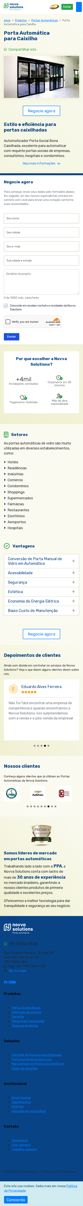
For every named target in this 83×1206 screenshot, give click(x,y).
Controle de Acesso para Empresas (37, 1055)
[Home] (13, 6)
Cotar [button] (67, 6)
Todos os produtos (25, 1025)
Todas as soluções (25, 1068)
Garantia (18, 1016)
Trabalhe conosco (24, 1149)
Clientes (18, 1106)
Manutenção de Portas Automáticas (38, 1064)
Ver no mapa (17, 971)
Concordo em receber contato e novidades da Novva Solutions (42, 307)
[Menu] (79, 7)
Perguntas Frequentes (28, 1021)
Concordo (16, 1199)
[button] (35, 746)
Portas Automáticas (44, 20)
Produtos (21, 20)
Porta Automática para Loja (32, 1059)
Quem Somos (21, 1098)
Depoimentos (21, 1102)
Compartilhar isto (22, 49)
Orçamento (20, 1140)
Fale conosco (21, 1145)
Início (7, 20)
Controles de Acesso (26, 1012)
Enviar (11, 336)
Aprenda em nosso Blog (29, 1111)
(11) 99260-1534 (22, 944)
